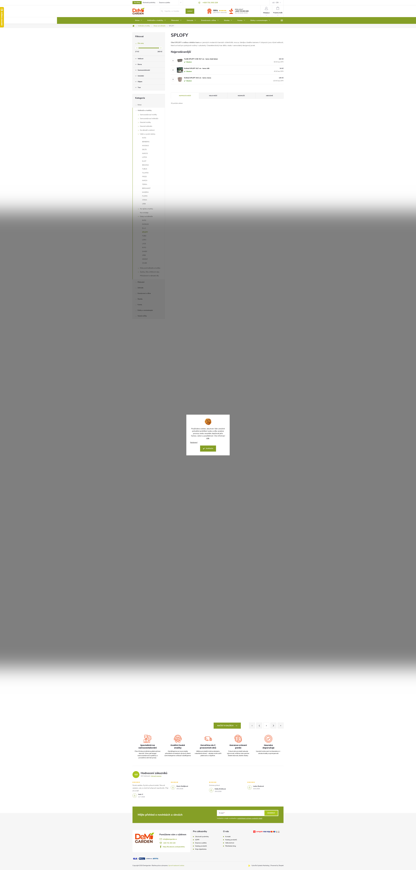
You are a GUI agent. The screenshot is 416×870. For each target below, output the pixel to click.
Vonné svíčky (142, 316)
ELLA (144, 228)
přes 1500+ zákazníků (220, 12)
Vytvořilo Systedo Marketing (260, 866)
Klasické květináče (146, 126)
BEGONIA (145, 165)
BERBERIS (145, 142)
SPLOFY (145, 232)
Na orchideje (144, 213)
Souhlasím (209, 448)
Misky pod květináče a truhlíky (150, 268)
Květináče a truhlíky (145, 110)
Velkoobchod (229, 843)
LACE (144, 244)
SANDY (144, 251)
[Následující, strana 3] (273, 725)
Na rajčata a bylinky (146, 209)
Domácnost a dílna (144, 293)
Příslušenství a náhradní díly (149, 276)
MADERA (145, 192)
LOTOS (144, 157)
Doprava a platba (164, 3)
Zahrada (140, 288)
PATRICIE (145, 224)
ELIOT (144, 161)
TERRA (144, 184)
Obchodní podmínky (149, 3)
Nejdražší (241, 96)
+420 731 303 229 (242, 11)
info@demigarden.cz (170, 839)
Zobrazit (199, 211)
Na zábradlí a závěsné (147, 130)
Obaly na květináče (146, 216)
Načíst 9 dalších (225, 725)
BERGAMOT (146, 188)
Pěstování (141, 282)
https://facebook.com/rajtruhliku (174, 847)
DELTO (144, 150)
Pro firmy (137, 3)
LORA (144, 240)
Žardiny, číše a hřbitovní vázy (149, 272)
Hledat (190, 11)
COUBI (144, 263)
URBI (144, 204)
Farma (140, 305)
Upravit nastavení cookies (176, 866)
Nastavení (193, 442)
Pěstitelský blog (230, 846)
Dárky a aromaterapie (145, 310)
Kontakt (228, 837)
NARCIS (145, 153)
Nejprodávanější (185, 96)
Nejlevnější (213, 96)
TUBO (144, 236)
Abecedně (269, 96)
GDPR (197, 840)
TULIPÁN (145, 173)
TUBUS (144, 169)
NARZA (144, 180)
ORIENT (145, 259)
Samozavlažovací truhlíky (148, 115)
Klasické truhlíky (145, 122)
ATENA (144, 200)
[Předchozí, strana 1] (259, 725)
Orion (139, 105)
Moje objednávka (200, 849)
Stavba (140, 299)
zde (207, 438)
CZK (277, 3)
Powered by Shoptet (277, 866)
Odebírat (271, 813)
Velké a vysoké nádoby (147, 134)
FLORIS (144, 196)
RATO (144, 138)
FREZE (144, 177)
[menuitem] (138, 20)
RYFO (144, 248)
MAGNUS (145, 146)
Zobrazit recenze (156, 776)
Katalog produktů (201, 846)
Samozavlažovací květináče (149, 119)
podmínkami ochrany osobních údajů (249, 818)
